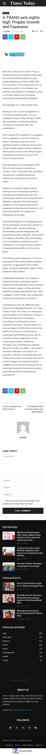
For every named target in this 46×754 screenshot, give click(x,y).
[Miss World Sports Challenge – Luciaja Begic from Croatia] (9, 566)
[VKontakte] (35, 727)
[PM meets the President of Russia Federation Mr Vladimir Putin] (9, 614)
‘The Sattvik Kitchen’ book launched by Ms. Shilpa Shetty (34, 409)
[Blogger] (10, 727)
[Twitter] (11, 36)
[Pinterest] (16, 36)
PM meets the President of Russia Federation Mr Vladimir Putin (30, 613)
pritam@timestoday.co (21, 710)
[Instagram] (29, 727)
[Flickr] (22, 727)
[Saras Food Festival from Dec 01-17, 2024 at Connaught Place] (9, 586)
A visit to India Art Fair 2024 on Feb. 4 (12, 407)
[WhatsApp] (22, 36)
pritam (7, 31)
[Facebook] (5, 36)
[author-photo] (23, 434)
